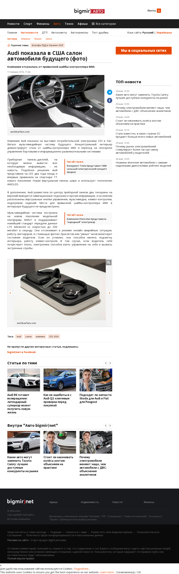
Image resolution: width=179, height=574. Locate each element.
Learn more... (107, 572)
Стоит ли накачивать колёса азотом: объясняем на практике (58, 462)
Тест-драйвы (100, 32)
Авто (56, 24)
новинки (40, 336)
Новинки (25, 38)
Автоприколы (79, 32)
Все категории (106, 24)
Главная (12, 32)
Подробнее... (82, 568)
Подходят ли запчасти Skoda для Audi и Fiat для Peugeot (96, 398)
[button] (10, 293)
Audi (19, 336)
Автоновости (29, 32)
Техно (69, 24)
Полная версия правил (20, 558)
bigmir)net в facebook (21, 352)
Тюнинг (38, 38)
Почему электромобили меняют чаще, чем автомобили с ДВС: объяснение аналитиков (93, 466)
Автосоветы (59, 32)
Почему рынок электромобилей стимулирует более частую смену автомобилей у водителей (137, 149)
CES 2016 (54, 336)
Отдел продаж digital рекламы (48, 540)
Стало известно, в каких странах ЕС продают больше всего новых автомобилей (143, 135)
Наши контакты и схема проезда (26, 532)
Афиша (83, 24)
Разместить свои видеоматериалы (112, 532)
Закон (48, 38)
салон (28, 336)
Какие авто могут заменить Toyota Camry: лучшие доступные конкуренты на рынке (22, 464)
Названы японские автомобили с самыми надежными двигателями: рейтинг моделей (143, 164)
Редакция (56, 532)
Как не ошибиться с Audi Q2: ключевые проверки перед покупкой (57, 400)
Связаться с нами (76, 532)
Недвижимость (90, 502)
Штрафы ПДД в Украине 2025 (47, 45)
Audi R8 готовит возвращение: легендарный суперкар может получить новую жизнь (19, 403)
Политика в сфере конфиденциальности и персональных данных (64, 535)
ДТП (45, 32)
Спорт (28, 24)
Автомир (12, 38)
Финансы (43, 24)
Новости (13, 24)
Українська (164, 32)
